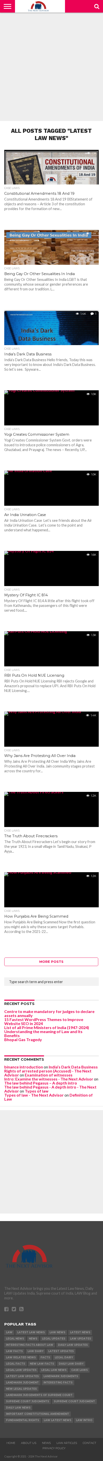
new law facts (42, 1363)
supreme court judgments (27, 1401)
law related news (21, 1357)
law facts (14, 1351)
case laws (79, 1370)
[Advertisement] (51, 66)
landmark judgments (61, 1376)
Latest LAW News (31, 1332)
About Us (28, 1443)
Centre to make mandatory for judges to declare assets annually (49, 1013)
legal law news (53, 1370)
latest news (80, 1332)
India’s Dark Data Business (73, 1066)
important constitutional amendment (37, 1414)
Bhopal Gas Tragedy (23, 1039)
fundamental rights (22, 1420)
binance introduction (23, 1066)
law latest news (57, 1420)
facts (45, 1357)
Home (10, 1443)
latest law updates (22, 1376)
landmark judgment (22, 1382)
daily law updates (73, 1345)
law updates (80, 1338)
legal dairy (64, 1357)
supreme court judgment (74, 1401)
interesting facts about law (29, 1345)
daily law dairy (71, 1363)
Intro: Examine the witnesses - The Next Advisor (48, 1078)
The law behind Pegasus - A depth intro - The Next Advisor (50, 1089)
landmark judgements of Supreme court (39, 1395)
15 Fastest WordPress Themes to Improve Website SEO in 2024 (43, 1021)
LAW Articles (66, 1443)
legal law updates (21, 1370)
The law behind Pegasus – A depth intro (40, 1083)
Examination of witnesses (48, 1074)
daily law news (18, 1407)
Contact (89, 1443)
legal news (15, 1338)
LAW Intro (84, 1420)
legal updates (53, 1338)
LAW (9, 1332)
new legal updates (21, 1388)
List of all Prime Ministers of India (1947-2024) (46, 1027)
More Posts (51, 962)
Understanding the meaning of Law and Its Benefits (43, 1033)
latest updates (61, 1351)
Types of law (36, 1091)
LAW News (57, 1332)
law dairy (36, 1351)
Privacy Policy (54, 1448)
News (33, 1338)
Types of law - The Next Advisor (34, 1095)
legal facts (15, 1363)
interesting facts (58, 1382)
